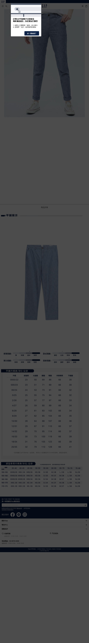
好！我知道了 (31, 33)
